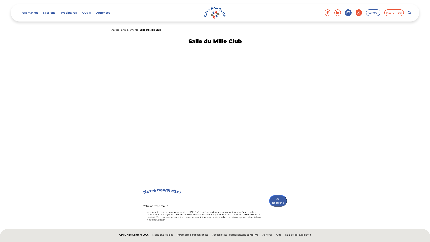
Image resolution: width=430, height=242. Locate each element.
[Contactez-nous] (348, 12)
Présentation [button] (28, 12)
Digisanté (305, 234)
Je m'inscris (278, 200)
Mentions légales (162, 234)
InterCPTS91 (394, 12)
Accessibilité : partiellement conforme (235, 234)
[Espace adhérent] (359, 12)
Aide (279, 234)
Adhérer (373, 12)
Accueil (115, 30)
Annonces (103, 12)
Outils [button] (86, 12)
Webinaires (69, 12)
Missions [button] (49, 12)
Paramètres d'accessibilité (192, 234)
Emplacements (129, 30)
